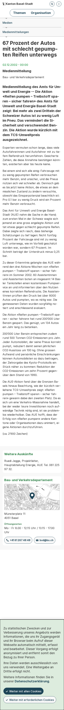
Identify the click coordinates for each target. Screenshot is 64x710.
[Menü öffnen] (58, 4)
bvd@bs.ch (46, 540)
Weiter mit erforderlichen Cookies (31, 700)
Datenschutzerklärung (32, 681)
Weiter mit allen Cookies (25, 691)
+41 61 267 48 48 (20, 540)
